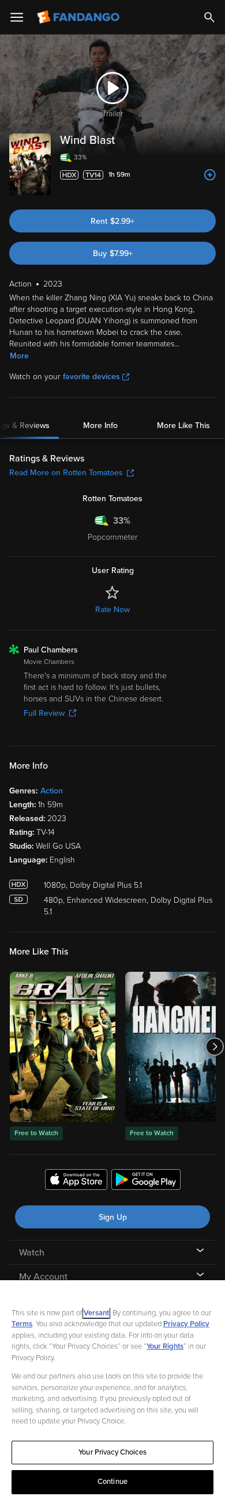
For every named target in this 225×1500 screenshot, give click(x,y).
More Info (100, 425)
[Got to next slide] (214, 1047)
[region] (112, 1390)
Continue (112, 1481)
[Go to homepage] (79, 17)
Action (51, 791)
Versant (96, 1313)
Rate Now (112, 609)
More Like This (183, 425)
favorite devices (91, 376)
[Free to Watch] (62, 1047)
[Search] (209, 17)
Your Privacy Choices (112, 1452)
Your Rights (165, 1346)
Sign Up (113, 1217)
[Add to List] (210, 175)
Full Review (44, 713)
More (19, 356)
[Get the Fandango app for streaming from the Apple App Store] (76, 1181)
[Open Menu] (17, 17)
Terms (22, 1324)
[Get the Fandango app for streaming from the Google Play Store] (146, 1181)
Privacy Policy (186, 1324)
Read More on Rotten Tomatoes (66, 473)
